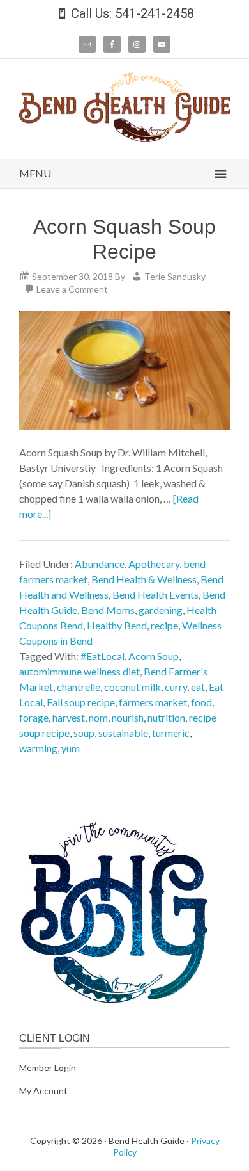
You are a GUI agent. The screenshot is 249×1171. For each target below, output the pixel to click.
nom (98, 717)
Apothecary (153, 564)
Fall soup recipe (81, 702)
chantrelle (78, 687)
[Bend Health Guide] (124, 138)
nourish (128, 717)
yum (70, 748)
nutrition (166, 717)
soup (83, 733)
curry (176, 687)
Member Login (47, 1067)
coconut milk (132, 687)
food (201, 702)
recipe (164, 625)
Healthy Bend (117, 625)
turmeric (171, 733)
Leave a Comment (72, 289)
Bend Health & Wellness (144, 579)
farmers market (153, 702)
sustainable (123, 733)
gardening (161, 610)
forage (34, 717)
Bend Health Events (155, 594)
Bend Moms (108, 610)
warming (38, 748)
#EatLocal (102, 656)
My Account (43, 1090)
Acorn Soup (153, 656)
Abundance (99, 564)
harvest (68, 717)
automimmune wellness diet (79, 671)
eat (198, 687)
